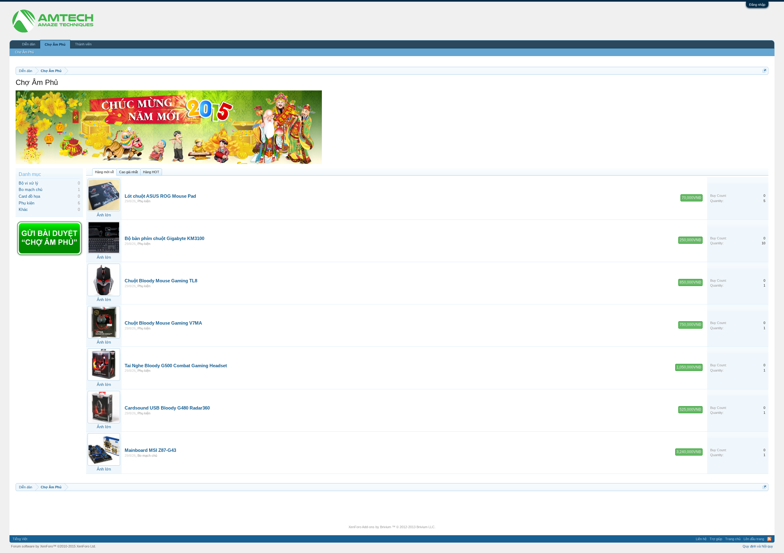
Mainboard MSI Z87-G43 (150, 450)
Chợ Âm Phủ (55, 44)
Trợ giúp (716, 539)
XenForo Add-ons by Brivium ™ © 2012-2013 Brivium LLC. (392, 527)
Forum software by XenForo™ (53, 546)
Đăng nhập (757, 4)
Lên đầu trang (754, 539)
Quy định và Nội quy (758, 546)
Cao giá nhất (128, 172)
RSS (769, 539)
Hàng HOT (151, 172)
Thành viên (83, 44)
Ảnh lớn (104, 215)
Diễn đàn (28, 44)
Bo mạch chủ (30, 189)
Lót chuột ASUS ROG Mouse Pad (160, 196)
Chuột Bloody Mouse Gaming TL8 (161, 280)
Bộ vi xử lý (28, 183)
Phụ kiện (26, 203)
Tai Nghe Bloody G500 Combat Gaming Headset (176, 365)
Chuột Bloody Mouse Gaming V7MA (163, 323)
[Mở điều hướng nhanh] (765, 71)
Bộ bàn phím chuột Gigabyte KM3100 (164, 238)
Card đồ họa (29, 196)
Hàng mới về (104, 172)
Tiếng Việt (20, 539)
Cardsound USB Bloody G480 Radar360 (167, 408)
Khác (23, 209)
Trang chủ (733, 539)
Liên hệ (701, 539)
